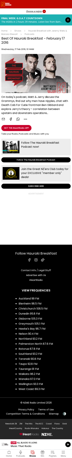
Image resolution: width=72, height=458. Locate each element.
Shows (17, 30)
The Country (57, 428)
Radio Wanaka (32, 428)
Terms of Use (46, 409)
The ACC (39, 423)
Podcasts (29, 34)
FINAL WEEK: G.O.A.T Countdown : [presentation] (36, 19)
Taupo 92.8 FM (28, 364)
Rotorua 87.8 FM (29, 349)
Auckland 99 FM (29, 298)
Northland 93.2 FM (30, 339)
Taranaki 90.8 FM (30, 359)
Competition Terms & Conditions (25, 413)
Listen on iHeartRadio (36, 444)
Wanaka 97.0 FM (29, 379)
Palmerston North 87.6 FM (36, 344)
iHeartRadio (36, 280)
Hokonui (45, 428)
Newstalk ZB (11, 423)
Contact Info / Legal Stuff (36, 270)
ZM (20, 423)
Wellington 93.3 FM (31, 384)
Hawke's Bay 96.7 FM (32, 329)
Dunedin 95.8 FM (29, 314)
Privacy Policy (26, 409)
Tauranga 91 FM (29, 369)
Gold (64, 423)
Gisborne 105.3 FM (30, 319)
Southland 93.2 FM (30, 354)
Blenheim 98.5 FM (30, 304)
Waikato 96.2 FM (29, 374)
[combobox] (25, 119)
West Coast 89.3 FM (31, 389)
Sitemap (54, 413)
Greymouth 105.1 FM (32, 324)
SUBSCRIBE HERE (36, 177)
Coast (49, 423)
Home (4, 30)
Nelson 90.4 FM (28, 334)
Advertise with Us (36, 275)
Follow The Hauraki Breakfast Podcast (36, 150)
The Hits (28, 423)
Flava (57, 423)
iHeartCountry (15, 428)
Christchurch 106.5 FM (33, 309)
